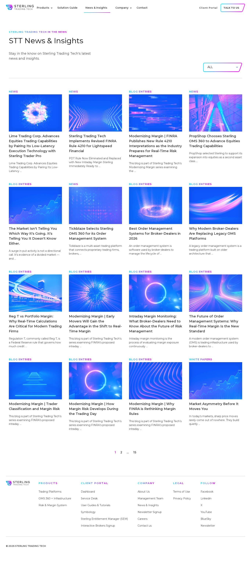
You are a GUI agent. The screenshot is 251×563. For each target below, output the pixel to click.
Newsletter (208, 525)
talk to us (231, 7)
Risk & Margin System (53, 505)
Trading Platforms (50, 491)
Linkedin (206, 498)
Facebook (207, 491)
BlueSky (206, 519)
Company (121, 7)
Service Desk (89, 498)
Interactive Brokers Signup (98, 525)
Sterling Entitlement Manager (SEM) (104, 519)
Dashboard (88, 491)
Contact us (145, 525)
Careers (142, 519)
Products (43, 7)
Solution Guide (67, 7)
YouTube (206, 512)
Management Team (150, 498)
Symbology (88, 512)
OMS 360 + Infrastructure (55, 498)
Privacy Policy (182, 498)
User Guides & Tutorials (95, 505)
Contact (142, 7)
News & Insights (96, 7)
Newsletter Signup (150, 512)
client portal (208, 7)
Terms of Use (181, 491)
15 (134, 452)
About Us (144, 491)
